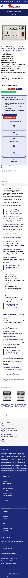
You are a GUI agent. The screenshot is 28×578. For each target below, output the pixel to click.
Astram (5, 167)
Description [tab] (4, 181)
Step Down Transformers (17, 11)
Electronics (11, 11)
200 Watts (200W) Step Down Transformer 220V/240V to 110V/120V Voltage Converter (20, 405)
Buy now (19, 88)
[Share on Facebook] (4, 171)
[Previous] (3, 32)
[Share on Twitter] (6, 171)
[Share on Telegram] (15, 171)
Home (8, 11)
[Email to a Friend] (9, 171)
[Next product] (13, 14)
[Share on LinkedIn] (13, 171)
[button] (2, 6)
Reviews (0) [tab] (4, 184)
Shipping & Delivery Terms (10, 115)
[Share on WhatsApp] (2, 171)
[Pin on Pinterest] (11, 171)
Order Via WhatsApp (9, 92)
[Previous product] (15, 14)
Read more (4, 415)
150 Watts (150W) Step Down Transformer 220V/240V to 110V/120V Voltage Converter (7, 405)
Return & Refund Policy (10, 117)
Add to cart (11, 88)
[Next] (24, 32)
